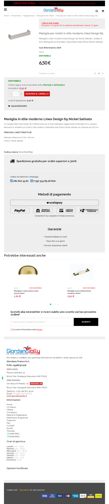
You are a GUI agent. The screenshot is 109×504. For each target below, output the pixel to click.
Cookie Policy (14, 434)
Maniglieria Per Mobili (45, 16)
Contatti (10, 425)
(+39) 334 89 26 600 (44, 181)
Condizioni (12, 412)
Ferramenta (16, 16)
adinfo (26, 490)
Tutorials (11, 431)
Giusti (41, 52)
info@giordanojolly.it (22, 393)
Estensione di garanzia (17, 418)
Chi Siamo (11, 407)
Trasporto (11, 420)
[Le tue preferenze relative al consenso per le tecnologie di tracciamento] (2, 378)
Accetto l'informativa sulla (28, 330)
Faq (8, 423)
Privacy (39, 330)
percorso (35, 384)
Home (6, 16)
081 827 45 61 (21, 181)
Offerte (10, 410)
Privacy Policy (14, 436)
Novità (10, 428)
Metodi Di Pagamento (17, 415)
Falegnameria (28, 16)
